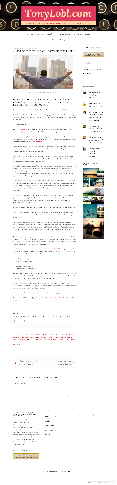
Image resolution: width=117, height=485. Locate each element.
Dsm (23, 337)
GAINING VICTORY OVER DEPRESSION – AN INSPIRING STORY (96, 128)
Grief (57, 337)
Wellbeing (17, 344)
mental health (46, 339)
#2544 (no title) (58, 40)
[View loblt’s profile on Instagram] (87, 73)
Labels (37, 339)
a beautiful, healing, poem (61, 249)
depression (17, 337)
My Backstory (65, 34)
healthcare (21, 339)
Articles (39, 34)
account (23, 129)
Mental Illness (58, 339)
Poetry (67, 339)
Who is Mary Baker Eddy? (84, 34)
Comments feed (51, 430)
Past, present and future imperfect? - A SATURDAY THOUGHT (96, 140)
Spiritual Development (60, 342)
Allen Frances (70, 335)
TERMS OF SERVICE (66, 472)
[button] (90, 173)
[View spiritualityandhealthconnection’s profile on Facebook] (83, 73)
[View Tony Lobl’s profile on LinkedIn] (91, 73)
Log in (47, 421)
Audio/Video (51, 34)
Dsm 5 (28, 337)
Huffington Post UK (49, 335)
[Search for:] (93, 63)
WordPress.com (51, 435)
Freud (52, 337)
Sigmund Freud (37, 142)
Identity (30, 339)
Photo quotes (27, 34)
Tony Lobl (33, 48)
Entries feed (49, 426)
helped (18, 224)
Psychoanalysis (32, 342)
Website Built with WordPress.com (58, 479)
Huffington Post (34, 335)
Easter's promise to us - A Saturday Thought (95, 95)
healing (63, 337)
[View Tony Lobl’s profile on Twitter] (85, 73)
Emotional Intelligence (40, 337)
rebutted (36, 181)
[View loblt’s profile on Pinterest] (89, 73)
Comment (71, 395)
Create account (50, 416)
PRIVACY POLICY (50, 472)
